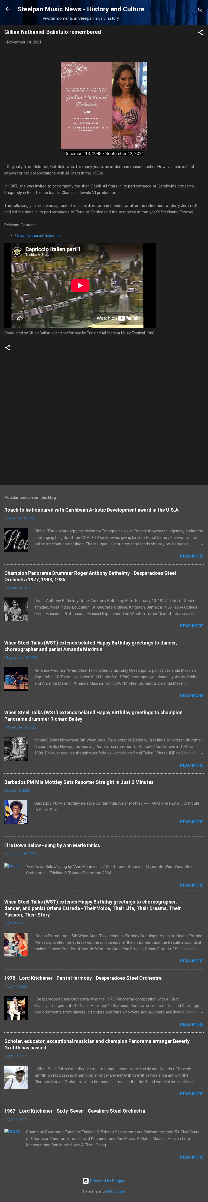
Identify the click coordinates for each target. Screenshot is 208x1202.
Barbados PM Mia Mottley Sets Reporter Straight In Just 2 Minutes (79, 782)
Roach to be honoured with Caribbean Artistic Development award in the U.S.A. (92, 510)
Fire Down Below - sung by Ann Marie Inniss (52, 845)
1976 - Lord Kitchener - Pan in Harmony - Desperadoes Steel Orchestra (83, 978)
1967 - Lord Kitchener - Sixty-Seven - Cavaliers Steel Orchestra (74, 1111)
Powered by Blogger (107, 1181)
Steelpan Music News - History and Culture (80, 9)
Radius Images (115, 1191)
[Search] (200, 11)
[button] (200, 33)
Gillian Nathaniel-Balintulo (37, 235)
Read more (192, 556)
